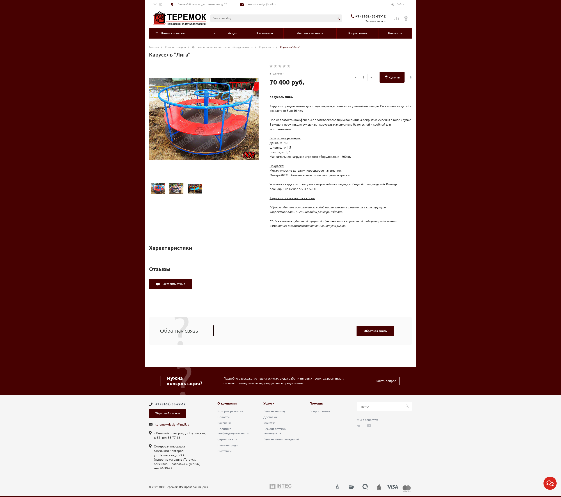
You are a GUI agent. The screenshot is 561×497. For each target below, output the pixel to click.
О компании (227, 403)
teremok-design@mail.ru (261, 4)
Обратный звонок (167, 413)
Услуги (268, 403)
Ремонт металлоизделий (281, 439)
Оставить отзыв (173, 284)
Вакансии (224, 423)
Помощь (316, 403)
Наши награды (227, 445)
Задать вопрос (386, 381)
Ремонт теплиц (274, 411)
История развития (230, 411)
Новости (223, 417)
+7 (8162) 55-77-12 (370, 16)
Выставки (224, 451)
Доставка (270, 417)
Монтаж (269, 423)
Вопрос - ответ (319, 411)
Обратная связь (375, 331)
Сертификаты (227, 439)
